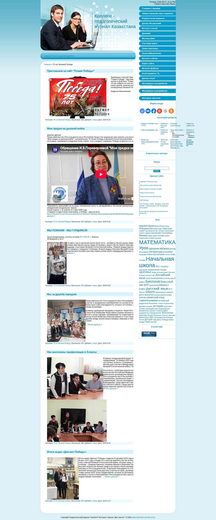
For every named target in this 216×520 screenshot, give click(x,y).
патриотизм (168, 303)
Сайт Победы (143, 200)
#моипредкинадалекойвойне (110, 214)
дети (141, 294)
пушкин (158, 238)
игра (173, 254)
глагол (141, 233)
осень (167, 254)
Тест (157, 266)
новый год (143, 231)
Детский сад (150, 319)
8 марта (142, 275)
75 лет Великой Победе (61, 120)
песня (141, 320)
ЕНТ (146, 285)
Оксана (171, 272)
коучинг (153, 322)
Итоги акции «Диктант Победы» (66, 451)
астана (157, 295)
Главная (47, 56)
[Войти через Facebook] (153, 111)
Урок (143, 247)
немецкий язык (151, 309)
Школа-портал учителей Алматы (150, 189)
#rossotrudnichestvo (73, 214)
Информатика (146, 228)
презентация (146, 226)
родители (143, 303)
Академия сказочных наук (148, 181)
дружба (142, 306)
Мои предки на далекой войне (66, 128)
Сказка (163, 270)
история (158, 306)
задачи (148, 233)
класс (167, 236)
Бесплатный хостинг (141, 517)
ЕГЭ (170, 289)
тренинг (152, 311)
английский (163, 301)
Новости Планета (164, 131)
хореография (162, 311)
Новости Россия (164, 124)
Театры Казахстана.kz (146, 193)
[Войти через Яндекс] (159, 111)
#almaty (94, 214)
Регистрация (57, 56)
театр (147, 278)
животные (167, 228)
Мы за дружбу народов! (62, 294)
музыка (164, 248)
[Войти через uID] (142, 111)
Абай (147, 322)
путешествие (162, 272)
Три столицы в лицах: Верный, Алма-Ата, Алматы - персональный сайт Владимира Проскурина (154, 205)
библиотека (144, 311)
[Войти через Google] (165, 111)
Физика (143, 235)
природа (142, 254)
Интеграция (168, 317)
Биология (152, 281)
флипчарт (158, 229)
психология (156, 278)
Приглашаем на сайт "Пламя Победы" (70, 70)
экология (148, 294)
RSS (72, 56)
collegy (94, 120)
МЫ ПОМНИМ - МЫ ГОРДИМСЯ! (67, 230)
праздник (154, 248)
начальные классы (164, 292)
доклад (172, 249)
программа (143, 252)
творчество (153, 231)
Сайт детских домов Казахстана (150, 185)
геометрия (169, 231)
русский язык (157, 289)
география (168, 252)
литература (155, 251)
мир (172, 278)
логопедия (158, 317)
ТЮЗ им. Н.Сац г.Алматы (164, 142)
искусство (150, 275)
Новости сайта (190, 124)
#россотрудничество (56, 214)
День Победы (162, 320)
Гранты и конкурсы (190, 131)
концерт (149, 306)
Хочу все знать (176, 130)
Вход (67, 56)
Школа (163, 285)
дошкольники (166, 295)
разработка (144, 313)
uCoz (153, 517)
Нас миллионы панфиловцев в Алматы (72, 352)
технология (153, 269)
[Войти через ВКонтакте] (148, 111)
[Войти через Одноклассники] (171, 111)
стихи (151, 238)
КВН (151, 317)
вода (154, 272)
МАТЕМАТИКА (157, 242)
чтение (142, 309)
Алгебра (160, 236)
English (151, 315)
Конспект (153, 303)
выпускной (154, 285)
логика (161, 231)
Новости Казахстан (149, 123)
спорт (160, 303)
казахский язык (156, 297)
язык (155, 236)
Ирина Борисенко (161, 226)
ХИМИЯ (150, 292)
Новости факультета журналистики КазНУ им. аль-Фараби (176, 144)
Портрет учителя (174, 124)
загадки (142, 260)
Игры (147, 317)
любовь (142, 297)
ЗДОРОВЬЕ (145, 272)
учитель (166, 278)
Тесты (142, 292)
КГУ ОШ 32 (84, 237)
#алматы (86, 214)
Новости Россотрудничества (149, 141)
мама (171, 320)
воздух (142, 322)
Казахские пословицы (161, 233)
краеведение (164, 309)
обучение (168, 306)
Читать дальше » (95, 325)
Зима (150, 236)
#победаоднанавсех (130, 214)
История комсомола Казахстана (150, 196)
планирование (155, 313)
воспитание (159, 254)
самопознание (148, 300)
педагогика (143, 238)
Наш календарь (148, 130)
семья (149, 254)
